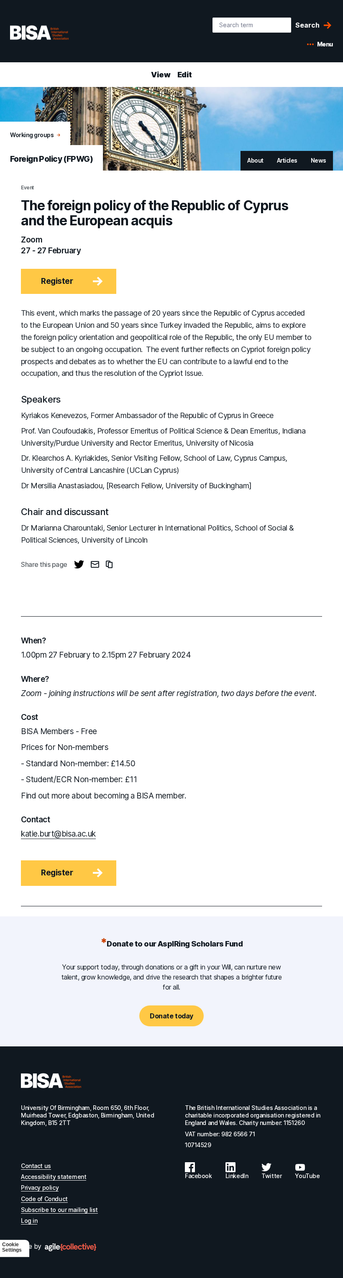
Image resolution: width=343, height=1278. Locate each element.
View (160, 74)
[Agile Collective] (70, 1247)
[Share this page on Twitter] (79, 564)
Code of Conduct (44, 1198)
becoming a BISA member (139, 796)
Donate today (171, 1016)
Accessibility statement (53, 1176)
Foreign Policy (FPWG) (51, 159)
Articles (287, 160)
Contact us (36, 1165)
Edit (184, 74)
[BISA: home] (52, 32)
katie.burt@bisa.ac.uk (58, 834)
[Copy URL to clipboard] (109, 564)
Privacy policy (40, 1187)
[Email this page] (95, 564)
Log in (29, 1220)
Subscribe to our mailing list (59, 1209)
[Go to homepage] (51, 1080)
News (318, 160)
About (255, 160)
